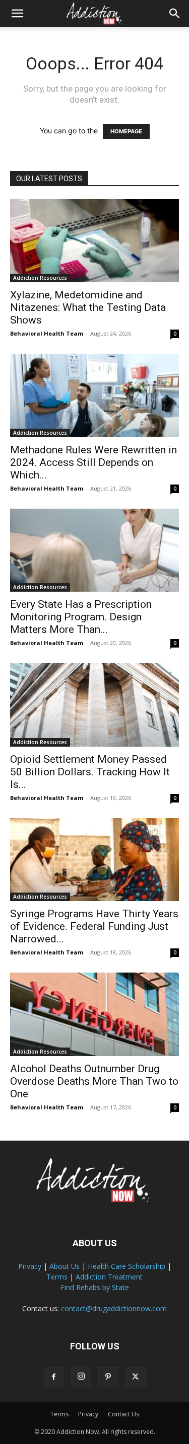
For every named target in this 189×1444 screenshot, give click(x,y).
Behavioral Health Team (46, 333)
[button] (17, 13)
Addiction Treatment (109, 1276)
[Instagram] (81, 1377)
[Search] (175, 13)
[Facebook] (54, 1377)
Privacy (29, 1266)
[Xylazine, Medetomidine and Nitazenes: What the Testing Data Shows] (94, 240)
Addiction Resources (40, 277)
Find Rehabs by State (94, 1287)
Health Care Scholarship (126, 1266)
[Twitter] (135, 1377)
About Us (64, 1266)
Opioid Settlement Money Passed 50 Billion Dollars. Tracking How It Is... (90, 771)
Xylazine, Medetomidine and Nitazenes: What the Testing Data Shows (88, 307)
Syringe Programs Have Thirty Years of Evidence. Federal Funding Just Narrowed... (94, 926)
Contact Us (123, 1414)
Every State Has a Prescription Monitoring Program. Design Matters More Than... (81, 616)
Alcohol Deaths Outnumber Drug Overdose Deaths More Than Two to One (94, 1081)
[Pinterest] (108, 1377)
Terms (57, 1276)
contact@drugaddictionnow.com (114, 1308)
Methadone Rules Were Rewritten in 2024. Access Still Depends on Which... (93, 462)
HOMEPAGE (126, 131)
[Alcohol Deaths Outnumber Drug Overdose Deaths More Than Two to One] (94, 1014)
